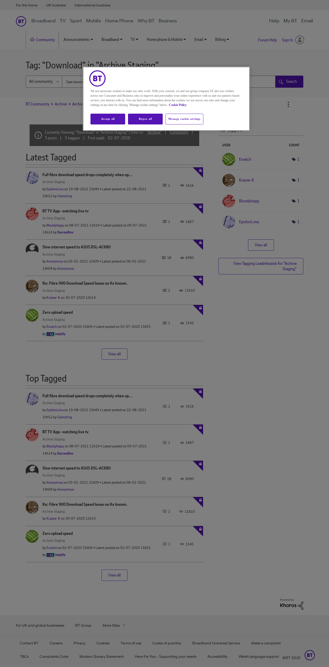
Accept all (108, 118)
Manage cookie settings (184, 118)
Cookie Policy (178, 105)
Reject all (145, 118)
